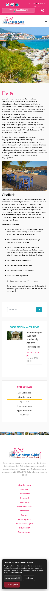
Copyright (24, 498)
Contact (24, 515)
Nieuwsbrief (24, 528)
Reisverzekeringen (24, 523)
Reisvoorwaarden (24, 506)
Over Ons (24, 502)
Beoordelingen (24, 532)
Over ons (24, 415)
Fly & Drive (24, 401)
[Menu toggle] (46, 20)
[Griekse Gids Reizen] (13, 21)
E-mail (33, 3)
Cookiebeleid (24, 493)
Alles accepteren (11, 585)
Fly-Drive (24, 489)
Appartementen (24, 410)
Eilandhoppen (24, 397)
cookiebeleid (17, 573)
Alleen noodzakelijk (12, 578)
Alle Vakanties (24, 393)
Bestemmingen (25, 406)
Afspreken (24, 510)
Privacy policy (24, 519)
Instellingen (29, 578)
